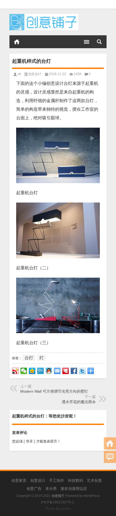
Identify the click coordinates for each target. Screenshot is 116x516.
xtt (19, 74)
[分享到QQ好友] (49, 371)
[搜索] (99, 41)
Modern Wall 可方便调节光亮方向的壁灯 (54, 391)
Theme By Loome (58, 509)
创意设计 (34, 74)
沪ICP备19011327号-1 (57, 502)
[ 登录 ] (29, 441)
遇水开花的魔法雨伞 (79, 402)
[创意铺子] (44, 16)
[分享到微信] (24, 371)
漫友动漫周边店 (73, 488)
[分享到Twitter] (82, 371)
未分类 (51, 488)
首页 (16, 41)
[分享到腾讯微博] (40, 371)
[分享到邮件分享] (57, 371)
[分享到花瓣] (65, 371)
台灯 (29, 357)
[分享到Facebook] (74, 371)
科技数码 (75, 480)
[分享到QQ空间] (32, 371)
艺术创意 (94, 480)
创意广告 (34, 488)
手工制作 (56, 480)
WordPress (92, 496)
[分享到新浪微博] (15, 371)
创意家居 (18, 480)
